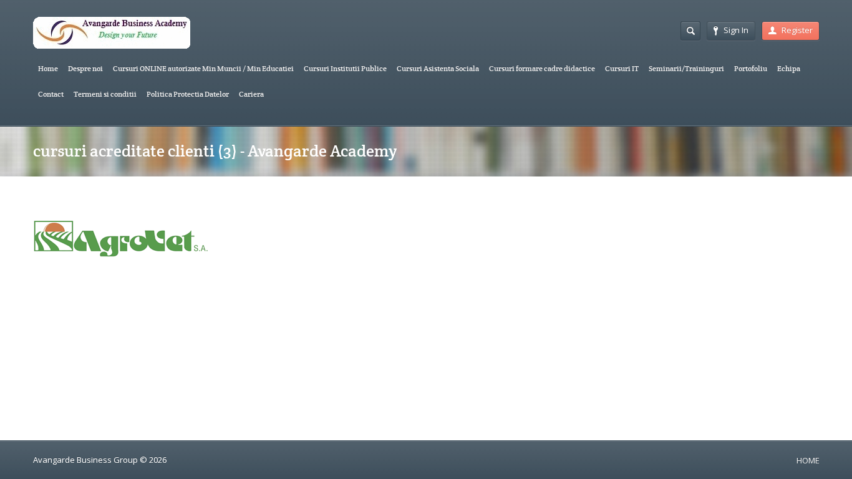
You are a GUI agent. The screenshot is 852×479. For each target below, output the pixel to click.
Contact (51, 94)
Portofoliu (750, 68)
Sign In (736, 30)
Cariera (251, 94)
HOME (808, 460)
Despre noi (85, 68)
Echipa (788, 68)
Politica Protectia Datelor (188, 94)
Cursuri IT (622, 68)
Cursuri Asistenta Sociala (438, 68)
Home (48, 68)
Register (797, 30)
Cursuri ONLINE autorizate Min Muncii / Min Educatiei (203, 68)
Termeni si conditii (105, 94)
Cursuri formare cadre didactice (542, 68)
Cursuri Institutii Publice (345, 68)
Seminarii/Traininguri (686, 68)
